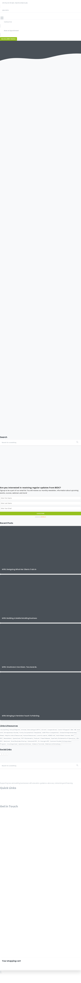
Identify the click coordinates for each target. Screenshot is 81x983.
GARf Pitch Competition (50, 732)
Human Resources (29, 735)
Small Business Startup (18, 741)
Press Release (45, 738)
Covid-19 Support (64, 730)
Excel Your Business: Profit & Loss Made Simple (27, 186)
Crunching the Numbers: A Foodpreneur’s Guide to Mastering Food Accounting (38, 261)
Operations (16, 738)
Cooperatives (52, 730)
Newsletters (8, 738)
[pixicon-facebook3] (6, 770)
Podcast (37, 738)
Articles (23, 730)
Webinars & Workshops (53, 744)
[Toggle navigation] (2, 18)
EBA (72, 730)
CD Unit (43, 730)
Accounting (4, 730)
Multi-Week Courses (63, 735)
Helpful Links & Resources (13, 735)
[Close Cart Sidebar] (3, 964)
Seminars (7, 741)
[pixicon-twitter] (1, 770)
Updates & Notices (24, 744)
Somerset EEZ (32, 741)
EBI (75, 730)
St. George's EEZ (43, 741)
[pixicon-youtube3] (8, 770)
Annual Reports (14, 730)
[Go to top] (0, 972)
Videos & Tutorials (38, 744)
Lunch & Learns (42, 735)
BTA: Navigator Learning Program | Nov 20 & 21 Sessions (32, 409)
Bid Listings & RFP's (33, 730)
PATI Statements (27, 738)
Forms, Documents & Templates (30, 732)
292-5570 (5, 10)
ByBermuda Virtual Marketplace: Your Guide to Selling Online (35, 112)
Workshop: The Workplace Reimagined (23, 335)
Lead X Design (19, 837)
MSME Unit (51, 735)
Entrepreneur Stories (11, 732)
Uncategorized (12, 744)
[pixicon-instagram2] (3, 770)
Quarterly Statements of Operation (63, 738)
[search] (3, 934)
